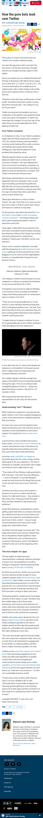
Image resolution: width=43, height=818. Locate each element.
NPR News (19, 707)
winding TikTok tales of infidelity (20, 567)
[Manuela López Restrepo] (6, 725)
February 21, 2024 (21, 274)
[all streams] (40, 815)
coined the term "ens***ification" (25, 443)
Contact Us (7, 782)
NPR (9, 707)
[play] (3, 815)
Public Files (7, 791)
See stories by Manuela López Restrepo (24, 744)
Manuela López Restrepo (16, 23)
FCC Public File (8, 787)
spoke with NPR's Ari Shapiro (21, 456)
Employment (8, 778)
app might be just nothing (15, 620)
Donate (36, 3)
